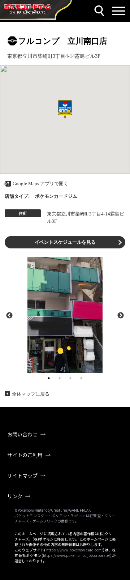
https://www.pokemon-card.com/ (74, 550)
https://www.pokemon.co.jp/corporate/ (76, 555)
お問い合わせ (22, 434)
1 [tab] (48, 378)
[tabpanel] (65, 315)
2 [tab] (59, 378)
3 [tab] (70, 378)
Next (121, 315)
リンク (14, 496)
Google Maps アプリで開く (40, 183)
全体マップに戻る (30, 394)
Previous (9, 315)
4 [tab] (81, 378)
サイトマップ (22, 475)
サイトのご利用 (25, 455)
